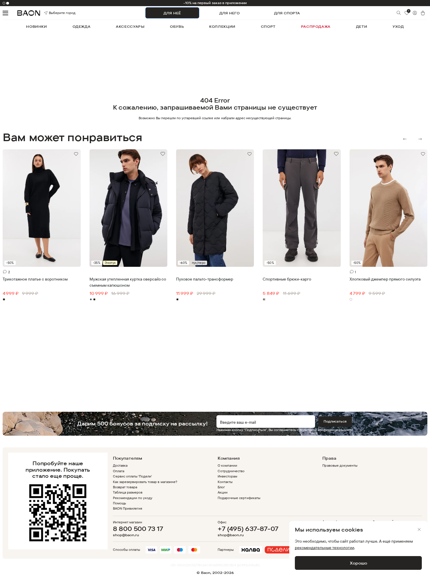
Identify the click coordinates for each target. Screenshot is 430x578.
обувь (177, 26)
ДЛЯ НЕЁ (172, 13)
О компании (227, 465)
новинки (36, 26)
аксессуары (130, 26)
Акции (223, 492)
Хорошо (358, 562)
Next (420, 139)
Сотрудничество (231, 471)
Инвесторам (227, 476)
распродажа (316, 26)
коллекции (222, 26)
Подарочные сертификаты (239, 498)
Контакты (225, 482)
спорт (268, 26)
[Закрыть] (419, 529)
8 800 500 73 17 (138, 528)
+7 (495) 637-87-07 (248, 528)
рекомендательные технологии (324, 547)
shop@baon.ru (126, 535)
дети (361, 26)
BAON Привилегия (127, 508)
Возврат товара (125, 487)
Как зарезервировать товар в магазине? (145, 482)
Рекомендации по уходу (133, 498)
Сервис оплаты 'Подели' (132, 476)
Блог (221, 487)
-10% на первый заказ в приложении (215, 3)
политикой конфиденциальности (326, 430)
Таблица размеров (127, 492)
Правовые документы (339, 465)
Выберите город (55, 13)
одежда (82, 26)
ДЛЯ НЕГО (229, 13)
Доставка (120, 465)
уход (398, 26)
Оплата (118, 471)
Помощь (119, 503)
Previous (404, 139)
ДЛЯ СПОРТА (287, 13)
